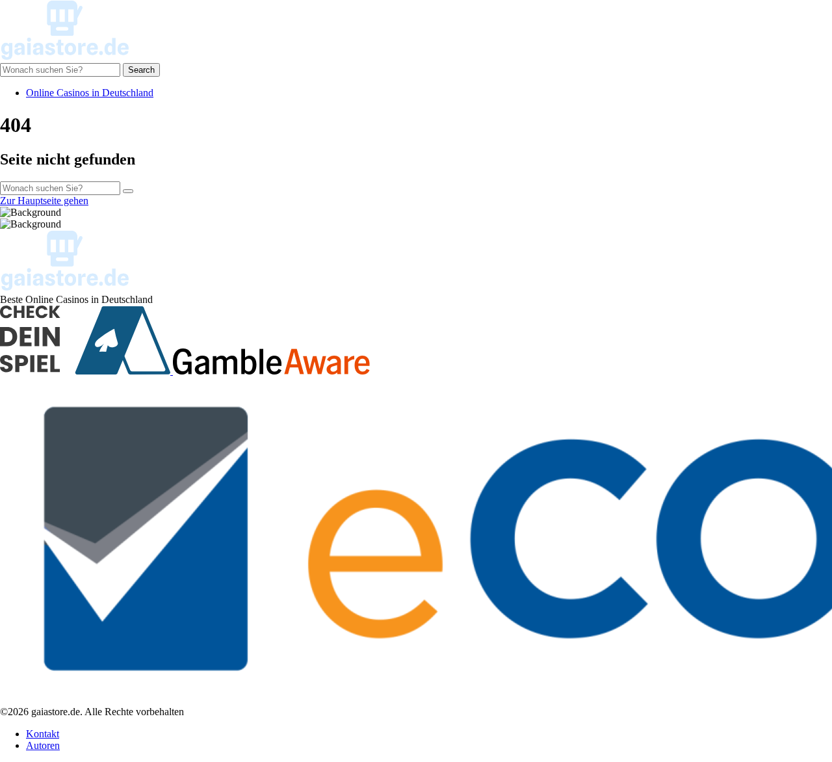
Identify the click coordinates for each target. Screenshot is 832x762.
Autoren (43, 745)
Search (141, 70)
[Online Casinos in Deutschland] (65, 56)
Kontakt (42, 733)
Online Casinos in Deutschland (89, 92)
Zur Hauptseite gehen (44, 200)
